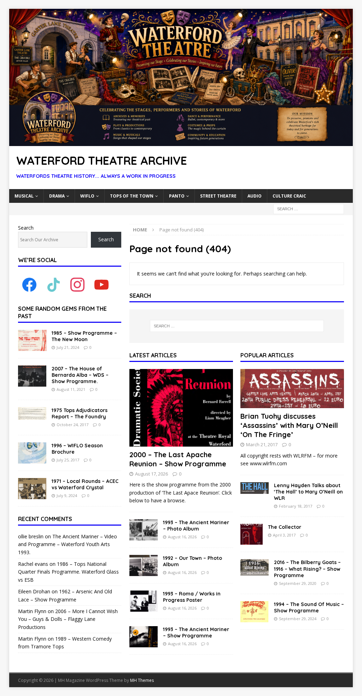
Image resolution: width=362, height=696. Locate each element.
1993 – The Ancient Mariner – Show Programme (196, 632)
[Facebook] (29, 284)
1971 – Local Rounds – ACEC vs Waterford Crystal (85, 484)
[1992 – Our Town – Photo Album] (143, 565)
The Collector (284, 527)
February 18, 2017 (295, 506)
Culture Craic (289, 196)
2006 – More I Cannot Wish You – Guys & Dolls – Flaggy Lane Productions (68, 619)
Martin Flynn (32, 611)
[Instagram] (77, 284)
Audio (254, 196)
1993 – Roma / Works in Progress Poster (192, 597)
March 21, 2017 (262, 444)
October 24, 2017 (72, 424)
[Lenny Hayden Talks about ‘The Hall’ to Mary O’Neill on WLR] (254, 488)
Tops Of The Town (131, 196)
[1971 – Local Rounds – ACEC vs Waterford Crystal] (32, 488)
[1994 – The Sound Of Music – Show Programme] (254, 611)
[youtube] (101, 284)
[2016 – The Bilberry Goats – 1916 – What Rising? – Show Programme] (254, 567)
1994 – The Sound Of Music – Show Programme (309, 607)
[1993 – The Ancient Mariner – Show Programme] (143, 636)
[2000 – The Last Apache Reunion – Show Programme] (181, 408)
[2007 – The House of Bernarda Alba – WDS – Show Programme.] (32, 376)
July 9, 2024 (67, 495)
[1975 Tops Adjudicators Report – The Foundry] (32, 413)
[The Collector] (251, 534)
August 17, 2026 (151, 474)
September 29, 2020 (297, 583)
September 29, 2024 (297, 618)
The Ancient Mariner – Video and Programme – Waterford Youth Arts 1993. (67, 544)
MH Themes (142, 680)
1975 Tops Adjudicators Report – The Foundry (79, 413)
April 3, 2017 (284, 535)
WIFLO (87, 196)
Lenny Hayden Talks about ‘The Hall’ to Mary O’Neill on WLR (308, 491)
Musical (24, 196)
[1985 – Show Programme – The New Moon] (32, 340)
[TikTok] (53, 284)
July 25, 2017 (68, 459)
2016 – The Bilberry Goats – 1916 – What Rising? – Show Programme (307, 568)
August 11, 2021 (71, 389)
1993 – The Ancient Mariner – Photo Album (196, 525)
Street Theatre (218, 196)
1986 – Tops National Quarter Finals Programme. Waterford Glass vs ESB (68, 572)
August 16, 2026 (182, 536)
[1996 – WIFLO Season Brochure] (32, 453)
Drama (57, 196)
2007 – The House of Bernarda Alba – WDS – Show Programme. (80, 375)
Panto (177, 196)
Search (26, 227)
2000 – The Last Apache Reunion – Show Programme (177, 459)
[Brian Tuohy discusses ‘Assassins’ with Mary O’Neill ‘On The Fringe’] (292, 388)
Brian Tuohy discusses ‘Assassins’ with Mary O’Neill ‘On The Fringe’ (289, 425)
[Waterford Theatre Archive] (181, 142)
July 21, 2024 (68, 347)
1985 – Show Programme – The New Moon (84, 336)
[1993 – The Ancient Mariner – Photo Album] (143, 529)
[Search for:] (308, 208)
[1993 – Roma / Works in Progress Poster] (143, 601)
